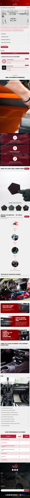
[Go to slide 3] (11, 299)
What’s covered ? (9, 70)
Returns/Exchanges (18, 476)
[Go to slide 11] (18, 299)
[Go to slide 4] (12, 299)
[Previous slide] (5, 289)
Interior (2, 477)
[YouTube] (17, 470)
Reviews (17, 480)
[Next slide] (24, 289)
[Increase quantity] (10, 50)
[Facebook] (13, 470)
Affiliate (17, 479)
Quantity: (2, 50)
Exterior (2, 480)
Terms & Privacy (18, 477)
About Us (2, 476)
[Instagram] (15, 470)
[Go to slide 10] (17, 299)
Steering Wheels (3, 479)
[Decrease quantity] (6, 50)
